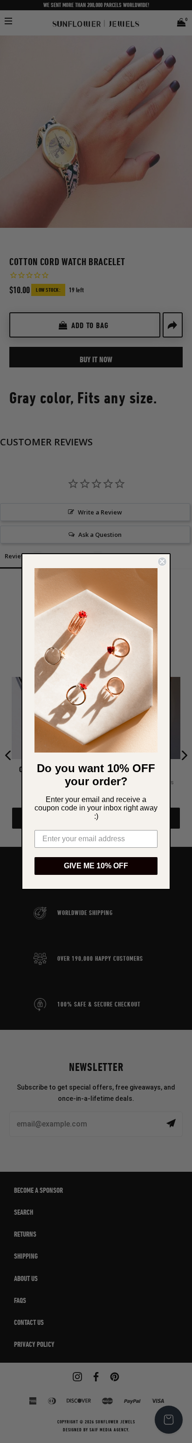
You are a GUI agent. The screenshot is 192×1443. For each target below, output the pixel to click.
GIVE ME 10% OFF (96, 866)
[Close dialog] (162, 561)
